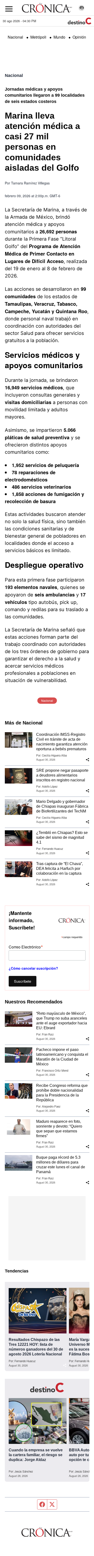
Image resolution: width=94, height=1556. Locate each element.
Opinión (79, 37)
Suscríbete (22, 981)
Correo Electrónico (26, 946)
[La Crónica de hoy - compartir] (87, 760)
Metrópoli (38, 37)
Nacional (15, 37)
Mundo (59, 37)
